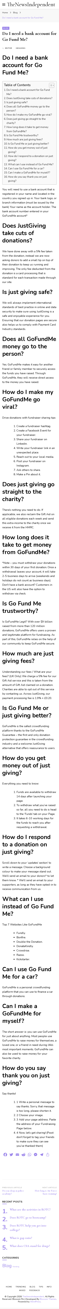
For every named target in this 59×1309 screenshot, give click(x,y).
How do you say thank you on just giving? (27, 179)
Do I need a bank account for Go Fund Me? (28, 92)
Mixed (22, 1290)
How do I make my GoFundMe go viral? (29, 114)
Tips (41, 1287)
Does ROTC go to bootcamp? (28, 1217)
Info (49, 1287)
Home (9, 1287)
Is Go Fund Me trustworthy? (22, 135)
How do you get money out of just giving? (27, 150)
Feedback (34, 1290)
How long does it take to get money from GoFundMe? (27, 129)
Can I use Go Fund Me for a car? (26, 168)
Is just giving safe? (17, 102)
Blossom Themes (48, 1299)
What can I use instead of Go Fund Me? (30, 164)
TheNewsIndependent (31, 4)
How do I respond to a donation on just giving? (30, 158)
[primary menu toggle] (3, 4)
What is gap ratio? (21, 1238)
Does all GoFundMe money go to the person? (28, 108)
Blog (5, 28)
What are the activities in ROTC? (30, 1209)
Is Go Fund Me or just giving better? (28, 143)
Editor (8, 48)
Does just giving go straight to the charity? (26, 121)
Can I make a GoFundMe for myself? (29, 172)
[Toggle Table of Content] (50, 85)
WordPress (35, 1301)
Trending (15, 1266)
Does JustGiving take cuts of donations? (29, 98)
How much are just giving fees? (25, 139)
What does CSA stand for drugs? (30, 1246)
